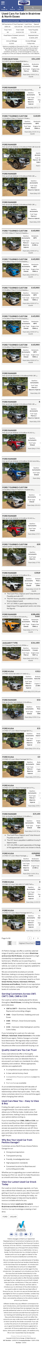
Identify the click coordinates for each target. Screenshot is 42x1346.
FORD (5, 1216)
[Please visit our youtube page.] (26, 1234)
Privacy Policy (16, 1336)
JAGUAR (13, 1216)
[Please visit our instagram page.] (21, 1234)
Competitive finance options (18, 1077)
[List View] (10, 943)
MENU (3, 4)
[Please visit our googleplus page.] (16, 1234)
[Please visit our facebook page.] (31, 1234)
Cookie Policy (26, 1336)
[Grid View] (15, 943)
